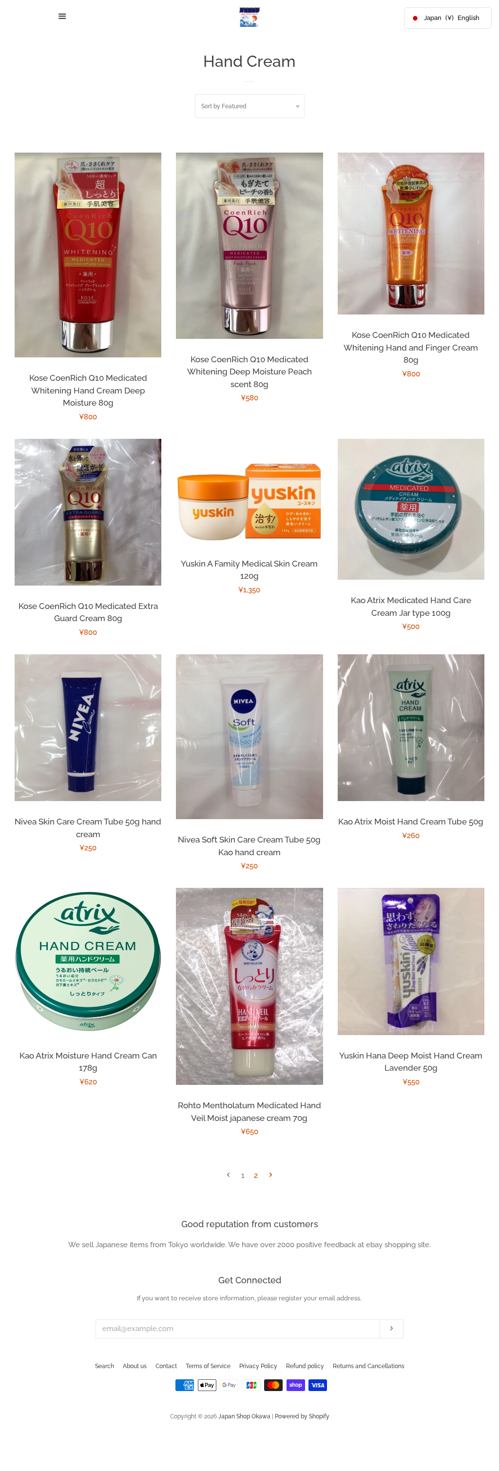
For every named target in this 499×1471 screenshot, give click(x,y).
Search (104, 1366)
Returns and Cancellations (368, 1366)
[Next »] (270, 1175)
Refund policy (305, 1366)
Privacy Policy (258, 1366)
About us (135, 1366)
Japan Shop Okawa (244, 1416)
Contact (166, 1366)
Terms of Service (208, 1366)
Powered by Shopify (302, 1416)
